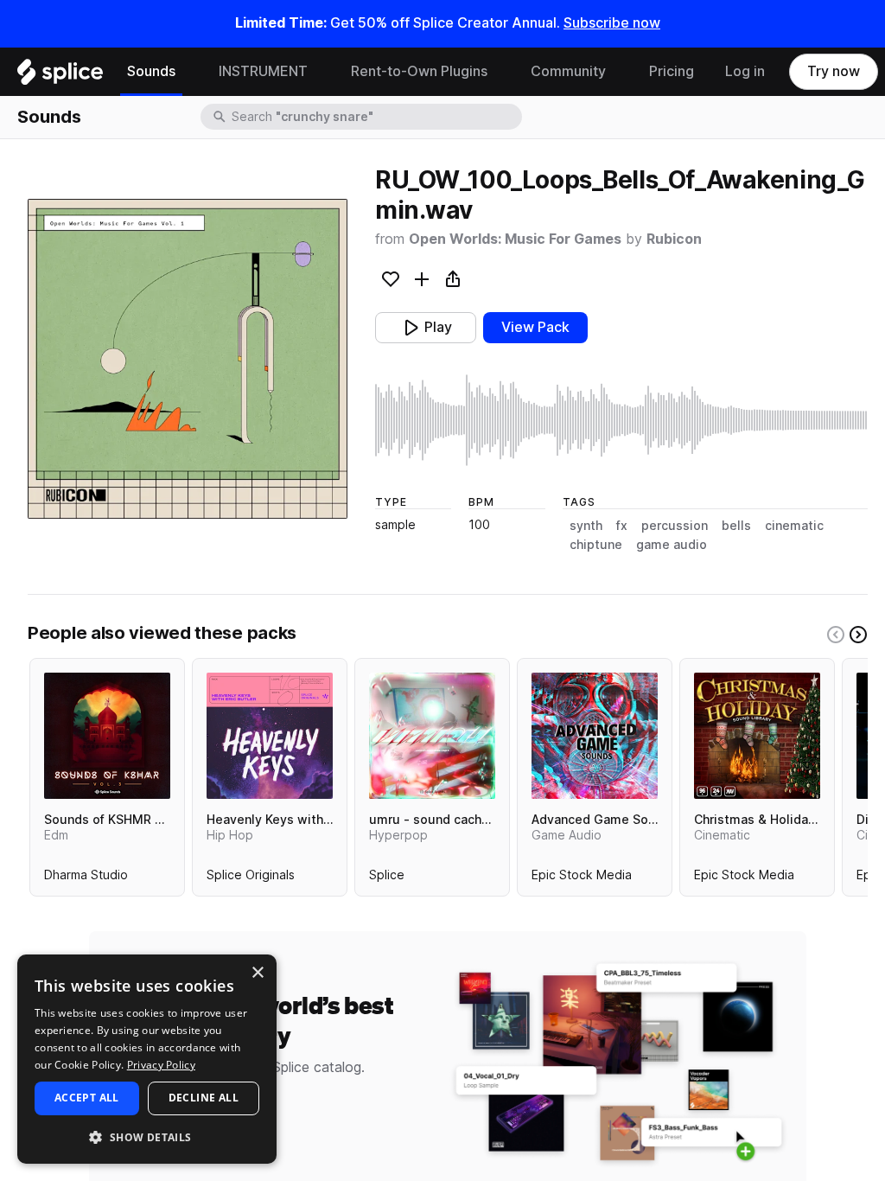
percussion (674, 526)
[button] (147, 1136)
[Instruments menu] (321, 71)
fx (621, 526)
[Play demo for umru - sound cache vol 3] (432, 736)
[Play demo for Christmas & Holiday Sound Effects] (757, 736)
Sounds (151, 71)
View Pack (535, 327)
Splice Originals (251, 878)
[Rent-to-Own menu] (500, 71)
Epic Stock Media (582, 878)
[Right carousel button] (858, 634)
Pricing (671, 71)
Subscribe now (611, 23)
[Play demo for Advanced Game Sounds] (595, 736)
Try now (833, 71)
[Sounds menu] (188, 71)
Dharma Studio (86, 878)
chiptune (596, 545)
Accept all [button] (86, 1097)
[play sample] (621, 420)
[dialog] (147, 1059)
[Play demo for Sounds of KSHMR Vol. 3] (107, 736)
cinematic (794, 526)
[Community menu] (619, 71)
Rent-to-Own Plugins (419, 71)
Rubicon (674, 239)
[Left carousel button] (836, 634)
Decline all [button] (204, 1097)
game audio (671, 545)
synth (586, 526)
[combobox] (375, 117)
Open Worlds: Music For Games (515, 239)
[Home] (60, 76)
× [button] (257, 973)
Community (568, 71)
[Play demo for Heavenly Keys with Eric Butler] (270, 736)
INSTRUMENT (263, 71)
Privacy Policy (161, 1064)
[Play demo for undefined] (187, 359)
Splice (386, 878)
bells (736, 526)
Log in (745, 71)
